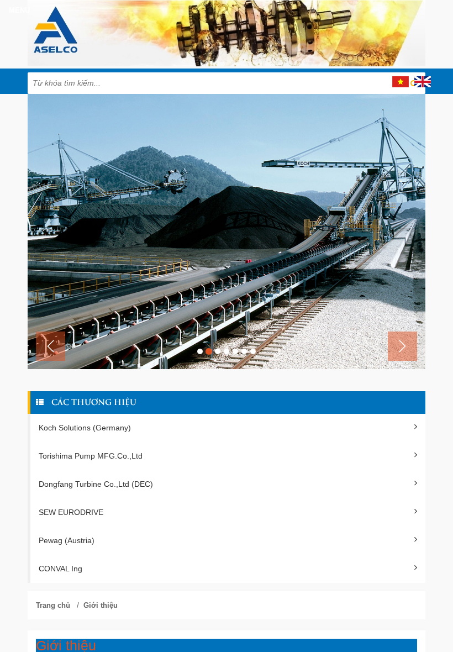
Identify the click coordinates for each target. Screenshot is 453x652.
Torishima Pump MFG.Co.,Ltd (91, 455)
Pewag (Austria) (66, 540)
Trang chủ (53, 605)
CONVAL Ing (60, 568)
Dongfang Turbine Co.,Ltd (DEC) (96, 484)
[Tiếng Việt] (400, 81)
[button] (50, 346)
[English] (423, 81)
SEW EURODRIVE (71, 512)
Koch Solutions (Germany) (85, 427)
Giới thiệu (100, 605)
